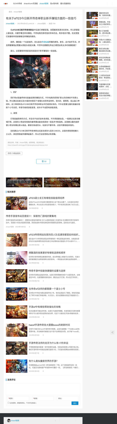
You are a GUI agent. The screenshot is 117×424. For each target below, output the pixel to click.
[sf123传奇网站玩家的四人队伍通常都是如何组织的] (16, 239)
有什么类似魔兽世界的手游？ (43, 361)
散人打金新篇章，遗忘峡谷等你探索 (104, 33)
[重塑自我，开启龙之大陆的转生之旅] (92, 22)
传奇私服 (45, 42)
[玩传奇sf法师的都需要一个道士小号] (16, 294)
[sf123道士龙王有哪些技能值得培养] (16, 203)
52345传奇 (17, 3)
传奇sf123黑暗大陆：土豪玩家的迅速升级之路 (105, 42)
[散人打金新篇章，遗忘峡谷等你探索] (92, 31)
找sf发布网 (54, 3)
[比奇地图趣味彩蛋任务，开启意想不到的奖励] (92, 67)
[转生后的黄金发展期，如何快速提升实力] (92, 58)
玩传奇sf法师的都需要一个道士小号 (47, 289)
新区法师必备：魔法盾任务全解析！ (104, 51)
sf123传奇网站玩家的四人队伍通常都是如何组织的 (54, 234)
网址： (60, 398)
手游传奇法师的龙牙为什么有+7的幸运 (48, 343)
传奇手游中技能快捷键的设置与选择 (47, 270)
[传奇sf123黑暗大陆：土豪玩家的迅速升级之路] (92, 40)
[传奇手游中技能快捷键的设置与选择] (16, 276)
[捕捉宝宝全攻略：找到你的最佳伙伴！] (92, 13)
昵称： (11, 398)
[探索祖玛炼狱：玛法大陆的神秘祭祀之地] (92, 93)
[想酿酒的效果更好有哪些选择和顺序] (16, 258)
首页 (10, 12)
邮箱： (36, 398)
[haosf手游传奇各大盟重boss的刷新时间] (16, 330)
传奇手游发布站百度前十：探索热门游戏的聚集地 (31, 216)
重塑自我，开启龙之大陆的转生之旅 (104, 24)
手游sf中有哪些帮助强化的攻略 (45, 307)
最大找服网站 (65, 3)
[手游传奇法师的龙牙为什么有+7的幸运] (16, 348)
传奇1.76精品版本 (14, 153)
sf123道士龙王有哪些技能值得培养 (46, 198)
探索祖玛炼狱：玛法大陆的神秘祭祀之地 (104, 95)
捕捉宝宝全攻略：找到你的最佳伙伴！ (104, 15)
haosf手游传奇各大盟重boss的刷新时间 (49, 325)
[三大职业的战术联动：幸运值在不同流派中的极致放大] (92, 75)
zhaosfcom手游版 (31, 3)
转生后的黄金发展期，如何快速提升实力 (104, 60)
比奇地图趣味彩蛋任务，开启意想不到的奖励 (104, 68)
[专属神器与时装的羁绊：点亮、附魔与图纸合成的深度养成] (92, 84)
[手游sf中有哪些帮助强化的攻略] (16, 312)
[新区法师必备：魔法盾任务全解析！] (92, 49)
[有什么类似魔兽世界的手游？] (16, 366)
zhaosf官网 (44, 3)
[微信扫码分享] (63, 420)
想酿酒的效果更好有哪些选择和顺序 (47, 252)
